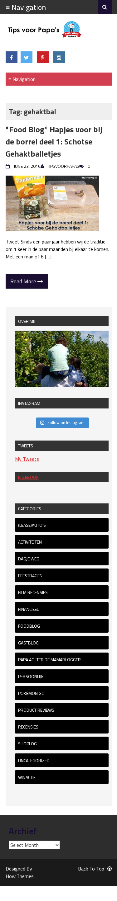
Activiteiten (30, 542)
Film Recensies (33, 592)
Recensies (28, 727)
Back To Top (91, 868)
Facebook (28, 477)
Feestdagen (30, 575)
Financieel (28, 609)
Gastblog (28, 642)
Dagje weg (28, 558)
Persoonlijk (31, 676)
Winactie (27, 777)
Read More (23, 281)
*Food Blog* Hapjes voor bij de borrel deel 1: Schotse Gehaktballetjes (54, 141)
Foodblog (29, 626)
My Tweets (27, 459)
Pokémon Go (31, 693)
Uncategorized (34, 760)
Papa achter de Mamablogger (49, 659)
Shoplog (27, 743)
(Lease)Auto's (32, 525)
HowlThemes (20, 876)
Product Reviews (36, 710)
